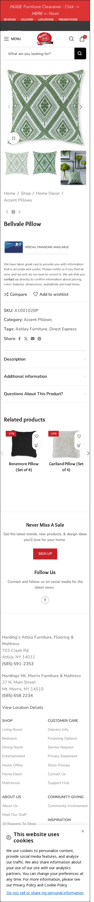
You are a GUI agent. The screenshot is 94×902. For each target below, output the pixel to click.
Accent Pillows (18, 200)
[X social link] (25, 339)
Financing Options (62, 738)
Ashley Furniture (31, 329)
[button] (9, 107)
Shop (26, 193)
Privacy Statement (62, 756)
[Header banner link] (45, 10)
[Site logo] (45, 38)
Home (9, 193)
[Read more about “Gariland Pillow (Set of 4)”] (79, 445)
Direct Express (63, 329)
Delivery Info (58, 729)
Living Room (12, 729)
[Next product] (19, 212)
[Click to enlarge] (14, 138)
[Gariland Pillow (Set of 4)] (66, 444)
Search (80, 53)
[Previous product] (7, 212)
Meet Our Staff (14, 814)
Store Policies (59, 765)
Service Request (61, 747)
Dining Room (12, 747)
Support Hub (58, 782)
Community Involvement (68, 805)
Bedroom (9, 738)
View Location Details (23, 707)
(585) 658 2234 (17, 695)
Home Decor (48, 193)
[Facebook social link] (19, 339)
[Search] (71, 39)
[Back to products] (13, 212)
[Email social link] (32, 339)
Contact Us (57, 774)
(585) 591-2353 (18, 664)
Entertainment (13, 756)
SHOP (7, 720)
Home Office (12, 765)
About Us (11, 796)
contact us (11, 279)
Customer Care (63, 720)
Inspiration (59, 819)
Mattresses (11, 782)
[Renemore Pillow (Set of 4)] (24, 444)
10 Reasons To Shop (19, 823)
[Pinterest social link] (39, 339)
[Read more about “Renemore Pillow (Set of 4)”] (36, 445)
